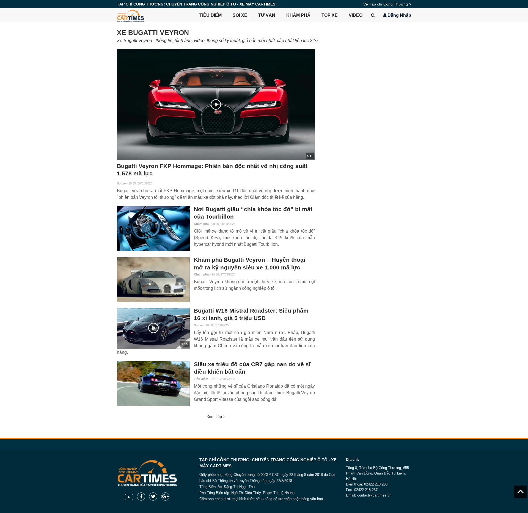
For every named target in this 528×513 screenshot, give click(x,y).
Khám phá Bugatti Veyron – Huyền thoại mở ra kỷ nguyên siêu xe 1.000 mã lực (249, 263)
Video (355, 15)
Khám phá (298, 15)
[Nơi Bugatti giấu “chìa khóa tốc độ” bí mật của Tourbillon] (153, 228)
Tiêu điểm (210, 15)
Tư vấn (266, 15)
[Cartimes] (130, 15)
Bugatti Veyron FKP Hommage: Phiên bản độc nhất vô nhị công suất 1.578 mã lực (212, 170)
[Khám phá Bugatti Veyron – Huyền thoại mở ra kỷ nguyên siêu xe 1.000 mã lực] (153, 279)
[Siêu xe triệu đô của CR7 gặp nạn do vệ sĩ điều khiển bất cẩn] (153, 383)
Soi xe (240, 15)
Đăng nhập (398, 15)
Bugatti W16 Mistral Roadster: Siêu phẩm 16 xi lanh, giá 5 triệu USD (251, 314)
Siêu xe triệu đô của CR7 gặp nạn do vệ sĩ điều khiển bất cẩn (252, 368)
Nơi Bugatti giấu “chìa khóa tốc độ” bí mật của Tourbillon (253, 213)
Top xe (329, 15)
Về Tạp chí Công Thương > (387, 4)
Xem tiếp (215, 416)
